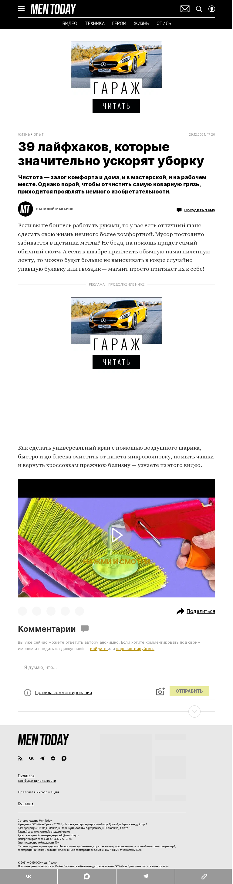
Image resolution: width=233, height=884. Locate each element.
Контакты (26, 803)
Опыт (38, 134)
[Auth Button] (211, 8)
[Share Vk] (28, 876)
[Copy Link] (204, 876)
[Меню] (21, 8)
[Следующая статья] (116, 711)
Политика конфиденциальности (37, 778)
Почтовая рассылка (185, 8)
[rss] (20, 758)
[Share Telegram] (145, 876)
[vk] (31, 758)
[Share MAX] (86, 876)
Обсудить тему (199, 209)
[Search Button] (199, 8)
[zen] (53, 758)
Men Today (53, 8)
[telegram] (42, 758)
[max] (64, 758)
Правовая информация (38, 792)
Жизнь (24, 134)
